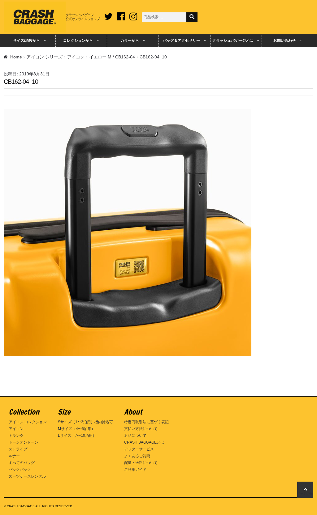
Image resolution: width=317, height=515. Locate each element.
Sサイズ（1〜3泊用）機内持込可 (85, 422)
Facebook (121, 14)
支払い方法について (141, 429)
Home (16, 56)
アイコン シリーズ (45, 56)
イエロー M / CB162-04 (112, 56)
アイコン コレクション (28, 422)
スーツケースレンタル (27, 476)
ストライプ (18, 449)
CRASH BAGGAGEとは (144, 442)
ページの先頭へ (305, 493)
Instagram (133, 14)
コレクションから (78, 40)
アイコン (76, 56)
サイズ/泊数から (26, 40)
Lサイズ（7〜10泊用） (77, 435)
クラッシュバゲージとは (232, 40)
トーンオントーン (23, 442)
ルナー (14, 456)
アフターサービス (139, 449)
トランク (16, 435)
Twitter (108, 14)
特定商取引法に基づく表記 (146, 422)
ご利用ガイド (135, 469)
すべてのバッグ (22, 463)
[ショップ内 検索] (192, 17)
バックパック (20, 469)
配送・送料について (141, 463)
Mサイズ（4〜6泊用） (76, 429)
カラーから (129, 40)
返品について (135, 435)
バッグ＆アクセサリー (181, 40)
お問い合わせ (284, 40)
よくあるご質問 (137, 456)
